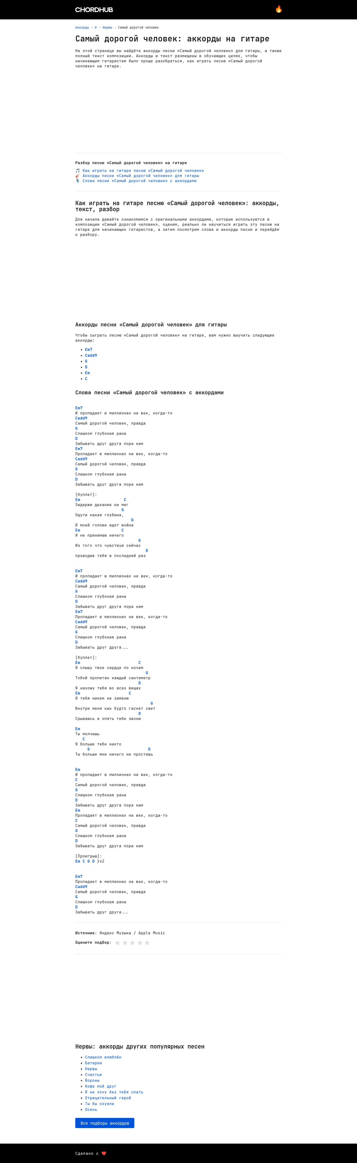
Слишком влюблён (103, 1057)
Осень (91, 1109)
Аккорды (82, 27)
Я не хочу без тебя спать (114, 1092)
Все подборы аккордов (105, 1123)
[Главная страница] (94, 9)
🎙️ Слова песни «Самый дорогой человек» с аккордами (136, 180)
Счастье (93, 1074)
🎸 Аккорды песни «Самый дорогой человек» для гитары (137, 175)
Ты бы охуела (99, 1103)
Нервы (107, 27)
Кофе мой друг (101, 1086)
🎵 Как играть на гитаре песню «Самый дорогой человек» (139, 170)
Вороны (92, 1080)
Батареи (93, 1063)
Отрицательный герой (108, 1097)
